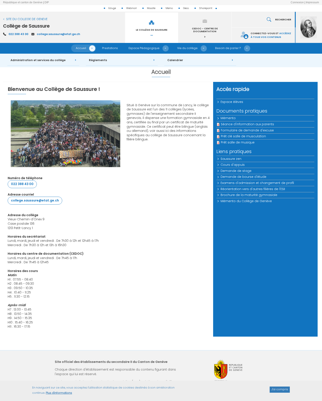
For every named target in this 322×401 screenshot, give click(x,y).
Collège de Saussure (26, 26)
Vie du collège (187, 48)
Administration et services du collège (38, 60)
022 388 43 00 (18, 34)
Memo (169, 8)
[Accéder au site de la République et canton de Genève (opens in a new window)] (228, 370)
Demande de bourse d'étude (243, 177)
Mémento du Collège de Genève (246, 201)
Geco (186, 8)
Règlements (98, 60)
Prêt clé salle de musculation (243, 136)
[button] (92, 48)
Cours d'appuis (232, 165)
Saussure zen (231, 159)
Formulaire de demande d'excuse (247, 130)
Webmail (131, 8)
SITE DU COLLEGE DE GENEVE (27, 19)
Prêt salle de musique (238, 142)
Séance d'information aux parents (247, 124)
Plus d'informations (59, 393)
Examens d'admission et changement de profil (257, 183)
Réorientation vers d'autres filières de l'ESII (253, 189)
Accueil (81, 48)
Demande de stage (236, 171)
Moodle (151, 8)
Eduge (112, 8)
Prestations (110, 48)
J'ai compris (279, 389)
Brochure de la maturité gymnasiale (249, 195)
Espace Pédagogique (144, 48)
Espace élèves (232, 102)
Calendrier (175, 60)
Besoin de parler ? (228, 48)
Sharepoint (205, 8)
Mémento (228, 118)
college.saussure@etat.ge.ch (58, 34)
